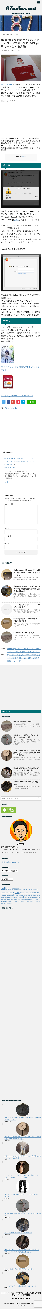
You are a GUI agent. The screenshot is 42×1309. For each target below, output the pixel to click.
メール (7, 536)
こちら (16, 220)
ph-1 (39, 897)
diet (17, 892)
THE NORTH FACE (23, 899)
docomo (22, 892)
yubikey (3, 901)
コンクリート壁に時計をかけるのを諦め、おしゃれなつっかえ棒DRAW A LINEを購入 (26, 753)
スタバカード (9, 901)
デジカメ (16, 901)
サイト (6, 544)
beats (20, 889)
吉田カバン (32, 901)
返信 (6, 482)
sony (2, 899)
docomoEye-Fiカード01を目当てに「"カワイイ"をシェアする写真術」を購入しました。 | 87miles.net (18, 461)
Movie (16, 897)
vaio (37, 899)
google (12, 895)
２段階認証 (9, 903)
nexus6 (27, 897)
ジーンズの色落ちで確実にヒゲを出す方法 (18, 1233)
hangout (17, 895)
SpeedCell (7, 899)
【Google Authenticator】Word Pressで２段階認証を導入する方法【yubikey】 (26, 588)
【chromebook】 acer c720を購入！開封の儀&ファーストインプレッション (26, 572)
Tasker (16, 899)
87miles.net (21, 8)
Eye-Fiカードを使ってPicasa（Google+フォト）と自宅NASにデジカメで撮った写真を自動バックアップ (23, 658)
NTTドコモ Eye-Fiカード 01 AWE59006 (17, 396)
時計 (37, 901)
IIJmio (25, 895)
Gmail (7, 895)
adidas (6, 888)
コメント (8, 504)
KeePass (33, 895)
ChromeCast (4, 892)
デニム (21, 901)
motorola (13, 897)
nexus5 (21, 897)
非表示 (23, 156)
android (15, 889)
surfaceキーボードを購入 (23, 633)
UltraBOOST (31, 899)
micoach (7, 897)
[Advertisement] (21, 118)
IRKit (28, 895)
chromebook (35, 889)
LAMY (38, 895)
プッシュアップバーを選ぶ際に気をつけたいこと (20, 1286)
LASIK (2, 897)
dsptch (26, 892)
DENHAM (11, 892)
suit (12, 899)
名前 (7, 528)
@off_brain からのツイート (12, 862)
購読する (7, 711)
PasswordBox (33, 897)
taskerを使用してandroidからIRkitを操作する (19, 1269)
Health (21, 895)
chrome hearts (27, 889)
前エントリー (6, 85)
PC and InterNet (10, 408)
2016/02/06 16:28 (9, 468)
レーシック (26, 901)
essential (31, 892)
